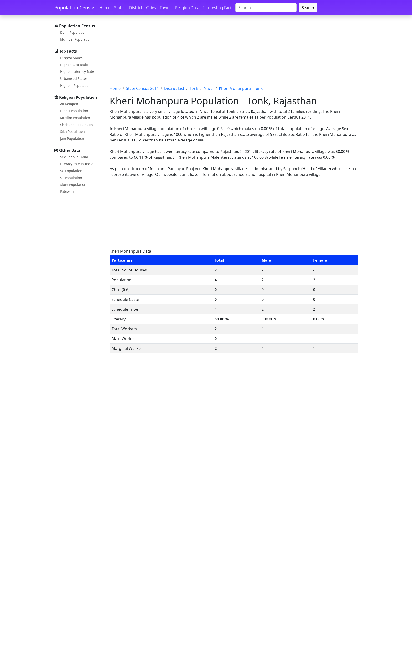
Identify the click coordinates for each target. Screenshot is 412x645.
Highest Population (75, 85)
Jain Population (72, 138)
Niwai (209, 88)
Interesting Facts (218, 7)
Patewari (67, 191)
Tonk (194, 88)
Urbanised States (74, 78)
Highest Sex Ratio (74, 64)
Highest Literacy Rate (77, 71)
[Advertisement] (234, 53)
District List (174, 88)
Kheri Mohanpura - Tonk (241, 88)
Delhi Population (73, 32)
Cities (151, 7)
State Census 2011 (142, 88)
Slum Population (73, 184)
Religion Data (187, 7)
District (135, 7)
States (119, 7)
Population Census (75, 7)
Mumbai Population (76, 39)
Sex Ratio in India (74, 157)
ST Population (71, 177)
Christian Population (76, 124)
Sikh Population (72, 131)
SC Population (71, 170)
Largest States (71, 57)
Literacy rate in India (76, 164)
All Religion (69, 104)
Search (308, 7)
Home (104, 7)
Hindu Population (74, 110)
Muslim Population (75, 117)
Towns (165, 7)
